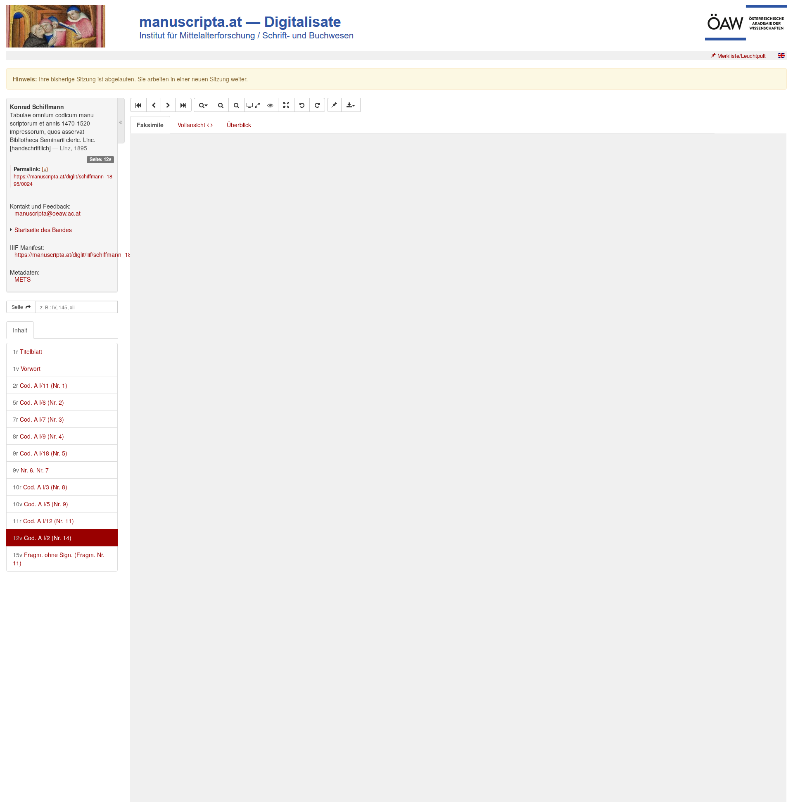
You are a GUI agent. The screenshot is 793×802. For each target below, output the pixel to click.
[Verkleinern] (221, 105)
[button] (138, 105)
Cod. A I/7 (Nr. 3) (38, 419)
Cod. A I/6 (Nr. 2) (38, 402)
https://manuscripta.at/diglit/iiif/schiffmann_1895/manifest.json (94, 254)
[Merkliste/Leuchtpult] (334, 105)
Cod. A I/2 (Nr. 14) (42, 538)
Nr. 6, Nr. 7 (31, 470)
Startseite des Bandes (43, 229)
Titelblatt (27, 351)
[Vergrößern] (236, 105)
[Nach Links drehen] (302, 105)
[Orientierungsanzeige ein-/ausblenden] (270, 105)
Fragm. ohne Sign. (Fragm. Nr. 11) (58, 558)
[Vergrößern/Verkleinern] (203, 105)
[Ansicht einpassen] (286, 105)
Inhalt (20, 330)
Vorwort (26, 368)
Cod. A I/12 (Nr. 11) (43, 521)
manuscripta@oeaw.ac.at (47, 213)
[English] (781, 55)
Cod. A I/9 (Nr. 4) (38, 436)
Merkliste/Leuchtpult (741, 55)
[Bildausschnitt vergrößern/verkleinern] (253, 105)
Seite (19, 306)
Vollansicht (192, 125)
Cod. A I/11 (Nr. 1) (40, 385)
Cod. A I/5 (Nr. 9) (40, 504)
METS (22, 279)
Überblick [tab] (239, 125)
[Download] (351, 105)
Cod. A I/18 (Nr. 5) (40, 453)
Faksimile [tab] (150, 125)
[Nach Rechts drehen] (317, 105)
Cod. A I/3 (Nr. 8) (40, 487)
